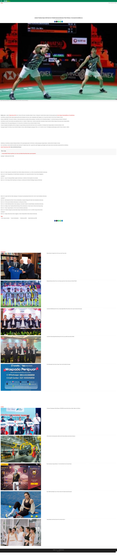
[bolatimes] (7, 1)
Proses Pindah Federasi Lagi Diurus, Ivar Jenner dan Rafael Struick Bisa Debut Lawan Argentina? (19, 153)
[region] (58, 10)
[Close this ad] (116, 552)
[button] (1, 1)
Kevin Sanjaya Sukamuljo (61, 115)
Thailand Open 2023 (12, 115)
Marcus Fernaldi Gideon (70, 115)
